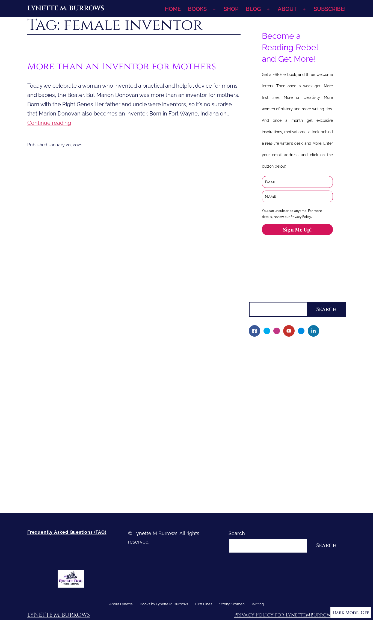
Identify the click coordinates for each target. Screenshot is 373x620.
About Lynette (265, 349)
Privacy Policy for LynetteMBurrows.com (290, 615)
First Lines (261, 452)
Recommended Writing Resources (292, 480)
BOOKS (197, 9)
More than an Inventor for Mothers (121, 66)
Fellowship (264, 377)
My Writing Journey (274, 358)
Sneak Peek (266, 443)
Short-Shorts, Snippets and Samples (294, 433)
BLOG (253, 9)
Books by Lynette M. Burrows (282, 368)
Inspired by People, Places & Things (293, 424)
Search (257, 297)
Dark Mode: (346, 613)
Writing (257, 471)
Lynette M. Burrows (65, 8)
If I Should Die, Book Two (281, 405)
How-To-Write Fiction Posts (283, 489)
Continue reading (49, 123)
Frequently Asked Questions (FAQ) (66, 532)
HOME (173, 9)
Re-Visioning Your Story (279, 499)
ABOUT (287, 9)
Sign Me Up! (297, 229)
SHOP (231, 9)
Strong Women (266, 461)
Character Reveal (272, 414)
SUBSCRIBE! (330, 9)
